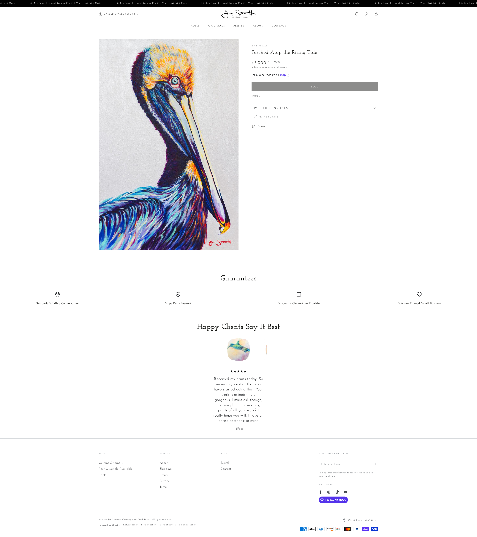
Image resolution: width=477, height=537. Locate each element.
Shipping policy (187, 525)
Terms (164, 487)
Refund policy (130, 525)
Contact (225, 468)
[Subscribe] (376, 464)
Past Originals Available (115, 468)
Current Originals (111, 462)
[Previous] (213, 349)
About (164, 462)
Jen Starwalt (260, 46)
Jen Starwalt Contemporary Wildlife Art (129, 520)
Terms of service (167, 525)
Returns (165, 475)
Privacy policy (148, 525)
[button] (357, 14)
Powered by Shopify (109, 525)
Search (225, 462)
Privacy (164, 481)
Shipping (256, 67)
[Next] (263, 349)
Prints (102, 475)
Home (255, 96)
